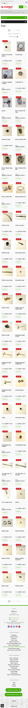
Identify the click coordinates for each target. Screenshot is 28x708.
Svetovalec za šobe (12, 690)
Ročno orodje (14, 640)
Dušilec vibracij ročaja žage (19, 308)
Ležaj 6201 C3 (19, 82)
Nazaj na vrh (14, 706)
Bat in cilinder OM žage (20, 111)
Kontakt (14, 686)
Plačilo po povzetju (14, 661)
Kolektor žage (5, 252)
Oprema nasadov (14, 636)
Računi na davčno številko (14, 669)
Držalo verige (5, 307)
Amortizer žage (6, 139)
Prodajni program (8, 11)
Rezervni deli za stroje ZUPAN (14, 650)
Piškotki (14, 700)
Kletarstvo (14, 638)
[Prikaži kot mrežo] (17, 36)
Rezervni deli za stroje (13, 694)
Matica (17, 502)
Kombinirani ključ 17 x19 (20, 335)
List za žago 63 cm (7, 502)
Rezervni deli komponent (14, 645)
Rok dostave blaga (14, 666)
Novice (14, 684)
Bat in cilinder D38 (20, 139)
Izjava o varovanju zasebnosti (14, 674)
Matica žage (5, 531)
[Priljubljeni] (2, 3)
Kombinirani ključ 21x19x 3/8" (20, 363)
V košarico (5, 63)
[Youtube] (11, 627)
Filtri (3, 21)
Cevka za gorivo (19, 225)
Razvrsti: (10, 33)
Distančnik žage (19, 280)
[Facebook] (9, 627)
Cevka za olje (5, 225)
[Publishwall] (19, 627)
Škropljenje (14, 635)
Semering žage (19, 390)
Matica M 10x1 (6, 558)
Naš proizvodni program (14, 648)
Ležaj (3, 417)
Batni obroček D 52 (20, 196)
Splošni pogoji (14, 673)
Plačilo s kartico (14, 663)
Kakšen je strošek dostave (14, 664)
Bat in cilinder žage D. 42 (7, 168)
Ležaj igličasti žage (20, 445)
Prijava (9, 1)
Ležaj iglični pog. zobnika (6, 445)
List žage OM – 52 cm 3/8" (6, 474)
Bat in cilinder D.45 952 (20, 168)
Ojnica (3, 110)
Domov (2, 11)
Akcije (14, 682)
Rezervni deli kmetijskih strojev (14, 643)
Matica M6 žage (19, 531)
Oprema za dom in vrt (14, 641)
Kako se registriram (14, 658)
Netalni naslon (19, 585)
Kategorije (4, 17)
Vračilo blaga (14, 668)
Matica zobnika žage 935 (19, 559)
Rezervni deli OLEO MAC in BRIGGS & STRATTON (11, 12)
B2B (12, 1)
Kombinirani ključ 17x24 (6, 363)
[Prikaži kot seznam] (16, 36)
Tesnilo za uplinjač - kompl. (7, 82)
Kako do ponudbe (14, 659)
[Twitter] (14, 627)
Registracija (4, 1)
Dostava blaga (14, 671)
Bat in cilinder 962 (7, 196)
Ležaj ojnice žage (20, 417)
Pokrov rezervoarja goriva (7, 55)
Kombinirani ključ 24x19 (6, 390)
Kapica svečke (6, 335)
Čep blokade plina (20, 252)
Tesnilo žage (18, 54)
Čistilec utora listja (7, 280)
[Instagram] (17, 627)
